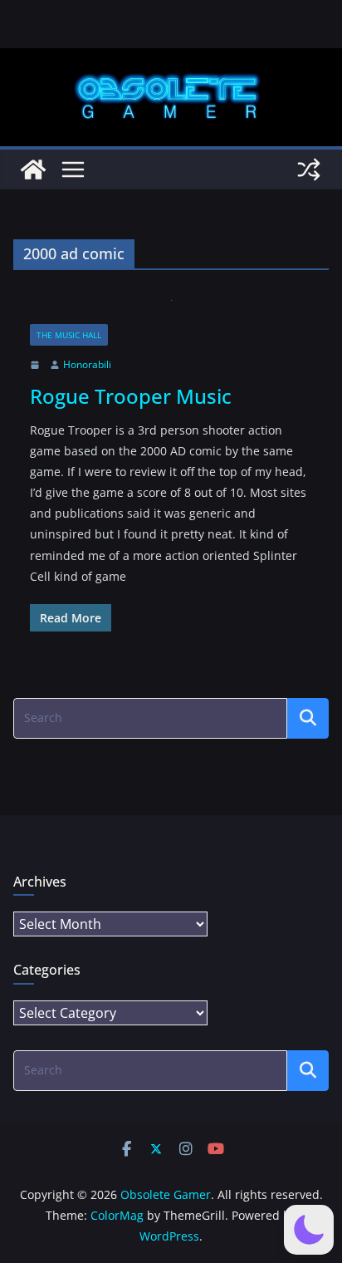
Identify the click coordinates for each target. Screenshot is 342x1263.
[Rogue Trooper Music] (171, 312)
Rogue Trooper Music (131, 396)
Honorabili (87, 364)
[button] (309, 1230)
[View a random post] (309, 169)
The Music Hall (69, 335)
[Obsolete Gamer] (33, 169)
